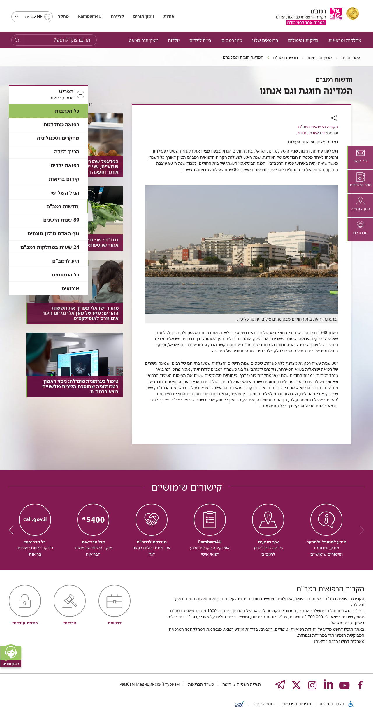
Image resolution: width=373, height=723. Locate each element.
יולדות (174, 40)
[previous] (360, 530)
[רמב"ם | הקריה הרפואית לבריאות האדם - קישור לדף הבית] (317, 16)
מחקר (63, 16)
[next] (13, 530)
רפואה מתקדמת (61, 124)
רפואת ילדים (65, 165)
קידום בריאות (64, 179)
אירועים (70, 288)
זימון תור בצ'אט (143, 40)
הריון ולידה (66, 151)
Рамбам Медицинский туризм (149, 684)
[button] (48, 95)
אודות (168, 16)
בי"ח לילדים (200, 40)
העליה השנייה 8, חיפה (241, 684)
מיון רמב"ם (231, 40)
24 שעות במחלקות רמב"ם (49, 247)
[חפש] (17, 40)
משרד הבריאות (200, 684)
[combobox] (32, 17)
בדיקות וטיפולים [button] (303, 40)
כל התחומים (65, 274)
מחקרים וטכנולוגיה (58, 137)
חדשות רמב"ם (62, 206)
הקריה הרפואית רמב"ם (318, 126)
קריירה (117, 16)
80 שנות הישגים (61, 219)
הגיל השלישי (64, 192)
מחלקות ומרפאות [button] (344, 40)
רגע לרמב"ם (65, 261)
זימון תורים (143, 16)
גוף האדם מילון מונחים (53, 233)
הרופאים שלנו (265, 40)
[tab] (360, 157)
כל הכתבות (67, 110)
